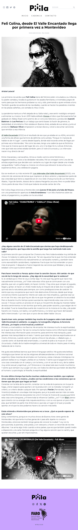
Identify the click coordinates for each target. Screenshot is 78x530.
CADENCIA (36, 16)
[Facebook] (37, 504)
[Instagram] (33, 504)
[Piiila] (39, 7)
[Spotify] (45, 504)
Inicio (24, 16)
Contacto (51, 16)
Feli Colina (45, 33)
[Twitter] (41, 504)
